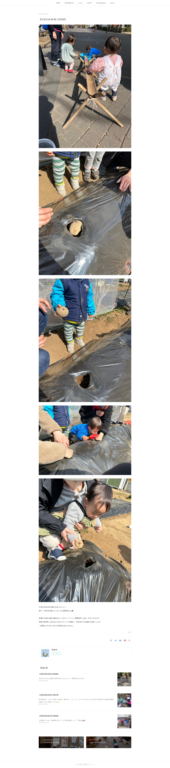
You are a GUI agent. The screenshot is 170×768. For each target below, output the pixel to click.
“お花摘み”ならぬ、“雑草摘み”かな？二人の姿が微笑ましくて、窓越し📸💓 (62, 720)
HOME (58, 3)
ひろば (80, 3)
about (112, 3)
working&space (101, 3)
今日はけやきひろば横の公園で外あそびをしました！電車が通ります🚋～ (62, 678)
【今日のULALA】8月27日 (48, 695)
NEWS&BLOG (69, 3)
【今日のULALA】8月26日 (48, 674)
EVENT (89, 3)
